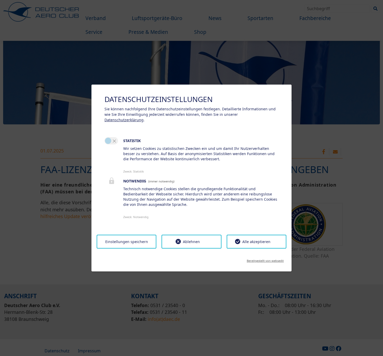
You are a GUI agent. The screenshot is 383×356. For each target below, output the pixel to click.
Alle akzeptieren (256, 241)
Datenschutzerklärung (124, 119)
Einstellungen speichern (126, 241)
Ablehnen (191, 241)
